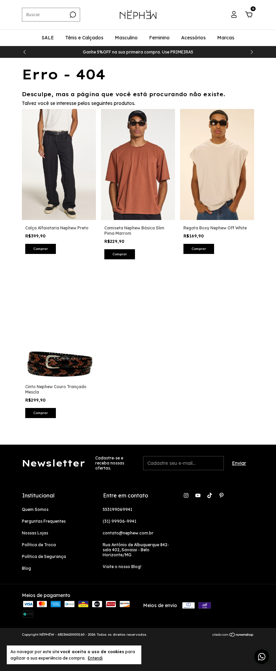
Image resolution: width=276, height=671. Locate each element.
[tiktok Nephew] (209, 495)
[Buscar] (72, 15)
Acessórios (193, 38)
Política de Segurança (44, 556)
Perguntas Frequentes (44, 521)
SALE (48, 38)
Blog (26, 568)
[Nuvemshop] (233, 635)
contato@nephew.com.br (128, 532)
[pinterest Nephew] (221, 495)
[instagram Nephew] (186, 495)
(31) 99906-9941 (119, 521)
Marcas (225, 38)
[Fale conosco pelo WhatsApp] (261, 656)
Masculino (126, 38)
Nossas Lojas (35, 532)
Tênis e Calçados (84, 38)
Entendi (95, 658)
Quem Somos (35, 509)
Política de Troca (39, 544)
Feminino (159, 38)
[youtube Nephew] (198, 495)
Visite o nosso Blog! (122, 566)
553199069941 (117, 509)
